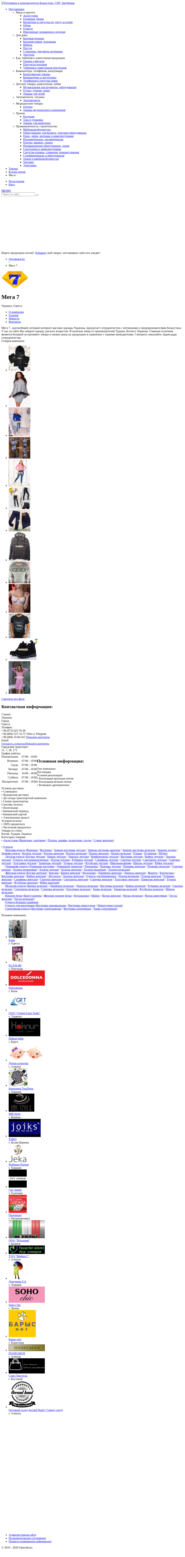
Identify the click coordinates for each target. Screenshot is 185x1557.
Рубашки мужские (159, 885)
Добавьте (40, 252)
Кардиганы (167, 872)
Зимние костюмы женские (104, 850)
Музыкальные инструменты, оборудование (49, 87)
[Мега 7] (15, 288)
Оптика (28, 106)
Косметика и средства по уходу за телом (48, 22)
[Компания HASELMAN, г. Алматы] (27, 1350)
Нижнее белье (14, 895)
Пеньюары (91, 866)
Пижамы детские (110, 866)
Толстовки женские (127, 879)
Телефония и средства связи (40, 80)
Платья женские (151, 876)
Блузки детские (35, 856)
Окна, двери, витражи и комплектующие (48, 136)
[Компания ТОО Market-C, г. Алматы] (27, 1252)
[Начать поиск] (37, 195)
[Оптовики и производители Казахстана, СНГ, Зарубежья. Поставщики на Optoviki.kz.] (37, 3)
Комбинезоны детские (105, 856)
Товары (13, 168)
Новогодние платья (110, 905)
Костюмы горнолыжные (46, 908)
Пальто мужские (121, 853)
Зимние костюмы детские (70, 850)
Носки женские (111, 895)
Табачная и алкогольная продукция (44, 67)
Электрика (29, 165)
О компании (16, 312)
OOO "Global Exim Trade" (24, 1013)
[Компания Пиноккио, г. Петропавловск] (18, 1211)
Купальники (81, 895)
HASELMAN (17, 1353)
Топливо (28, 162)
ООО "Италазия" (19, 1240)
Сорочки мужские (52, 889)
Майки (95, 895)
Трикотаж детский (50, 863)
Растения (28, 116)
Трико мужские (102, 889)
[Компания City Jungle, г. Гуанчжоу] (18, 1186)
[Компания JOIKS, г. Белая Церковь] (25, 1136)
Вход (12, 184)
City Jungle (15, 1189)
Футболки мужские (151, 889)
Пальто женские (99, 853)
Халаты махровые (95, 869)
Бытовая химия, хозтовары (39, 41)
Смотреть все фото (13, 698)
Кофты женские (36, 876)
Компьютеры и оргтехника (39, 77)
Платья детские (60, 859)
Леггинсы (54, 876)
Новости (14, 318)
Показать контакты (38, 737)
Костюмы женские (12, 876)
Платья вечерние (129, 876)
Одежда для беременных (101, 876)
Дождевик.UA (17, 1281)
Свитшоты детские (155, 859)
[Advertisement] (92, 222)
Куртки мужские (76, 853)
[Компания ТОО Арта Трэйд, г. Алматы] (22, 1406)
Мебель (27, 44)
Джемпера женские (110, 872)
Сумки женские (103, 840)
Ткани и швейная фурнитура (41, 158)
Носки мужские (133, 895)
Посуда (27, 48)
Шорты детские (143, 863)
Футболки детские (96, 863)
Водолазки (89, 872)
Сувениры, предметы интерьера (43, 51)
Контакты (15, 321)
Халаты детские (49, 869)
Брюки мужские (38, 885)
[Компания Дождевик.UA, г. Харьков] (18, 1278)
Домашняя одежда (16, 866)
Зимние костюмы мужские (138, 850)
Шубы (163, 853)
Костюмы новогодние (81, 905)
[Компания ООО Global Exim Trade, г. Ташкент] (20, 1009)
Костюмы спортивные (77, 908)
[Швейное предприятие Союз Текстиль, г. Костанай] (27, 1372)
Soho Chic (15, 1305)
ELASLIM (15, 965)
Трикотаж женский (152, 879)
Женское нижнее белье (58, 895)
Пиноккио (15, 1215)
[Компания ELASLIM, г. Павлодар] (18, 962)
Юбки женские (49, 882)
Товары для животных (37, 123)
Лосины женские (73, 876)
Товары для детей (34, 93)
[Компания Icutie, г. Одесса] (18, 936)
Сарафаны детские (106, 859)
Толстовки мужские (78, 889)
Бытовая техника (33, 38)
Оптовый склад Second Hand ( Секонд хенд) (36, 1410)
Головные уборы (33, 18)
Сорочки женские (101, 879)
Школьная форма (120, 863)
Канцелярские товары (36, 74)
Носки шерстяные (156, 895)
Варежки (32, 850)
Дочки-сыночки (18, 1063)
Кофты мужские (136, 885)
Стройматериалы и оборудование (43, 155)
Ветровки (46, 850)
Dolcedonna (16, 987)
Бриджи (54, 872)
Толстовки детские (24, 863)
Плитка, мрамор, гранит (38, 142)
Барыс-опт (15, 1339)
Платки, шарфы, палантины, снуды (69, 840)
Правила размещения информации (30, 1541)
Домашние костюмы (41, 866)
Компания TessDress (21, 1088)
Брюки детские (56, 856)
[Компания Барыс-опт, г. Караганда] (22, 1336)
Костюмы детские (132, 856)
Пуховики (150, 853)
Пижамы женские (134, 866)
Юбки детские (164, 863)
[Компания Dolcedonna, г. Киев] (27, 984)
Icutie (12, 940)
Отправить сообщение (13, 743)
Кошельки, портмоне (33, 840)
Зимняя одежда (10, 853)
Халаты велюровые (25, 869)
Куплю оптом (17, 171)
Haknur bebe (16, 1038)
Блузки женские (37, 872)
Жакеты (153, 872)
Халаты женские (71, 869)
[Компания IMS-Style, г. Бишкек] (21, 1110)
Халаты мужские (118, 869)
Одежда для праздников (20, 905)
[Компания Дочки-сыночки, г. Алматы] (27, 1060)
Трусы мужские (23, 898)
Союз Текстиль (18, 1375)
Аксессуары (30, 15)
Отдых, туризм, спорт (36, 90)
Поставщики (16, 9)
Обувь (27, 25)
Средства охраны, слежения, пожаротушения (51, 152)
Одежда (28, 28)
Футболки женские (26, 882)
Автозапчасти (31, 100)
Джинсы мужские (87, 885)
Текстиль (28, 54)
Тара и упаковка (33, 119)
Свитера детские (131, 859)
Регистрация (16, 181)
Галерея (13, 315)
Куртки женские (54, 853)
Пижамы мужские (158, 866)
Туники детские (73, 863)
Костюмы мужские (112, 885)
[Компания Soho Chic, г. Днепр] (27, 1301)
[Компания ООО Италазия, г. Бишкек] (27, 1237)
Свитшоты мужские (26, 889)
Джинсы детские (78, 856)
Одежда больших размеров (21, 902)
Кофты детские (154, 856)
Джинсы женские (135, 872)
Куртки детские (32, 853)
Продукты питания (35, 64)
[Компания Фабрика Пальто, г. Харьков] (17, 1161)
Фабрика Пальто (19, 1164)
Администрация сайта (22, 1534)
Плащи (137, 853)
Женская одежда (15, 872)
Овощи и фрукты (33, 61)
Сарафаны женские (26, 879)
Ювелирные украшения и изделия (44, 31)
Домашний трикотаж (69, 866)
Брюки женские (70, 872)
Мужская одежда (15, 885)
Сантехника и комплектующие (42, 149)
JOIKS (13, 1139)
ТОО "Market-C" (19, 1256)
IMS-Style (14, 1113)
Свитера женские (51, 879)
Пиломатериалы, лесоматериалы (43, 139)
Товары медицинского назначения (44, 110)
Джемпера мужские (62, 885)
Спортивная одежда (17, 908)
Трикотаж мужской (125, 889)
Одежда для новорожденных (31, 859)
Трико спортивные (104, 908)
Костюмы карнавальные (51, 905)
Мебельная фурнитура (37, 129)
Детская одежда (15, 856)
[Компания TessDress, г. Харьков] (18, 1085)
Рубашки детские (82, 859)
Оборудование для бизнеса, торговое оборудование (55, 132)
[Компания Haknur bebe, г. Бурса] (24, 1035)
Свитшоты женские (76, 879)
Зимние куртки (167, 850)
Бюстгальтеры (33, 895)
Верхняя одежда (15, 850)
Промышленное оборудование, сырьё (46, 145)
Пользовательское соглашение (27, 1538)
